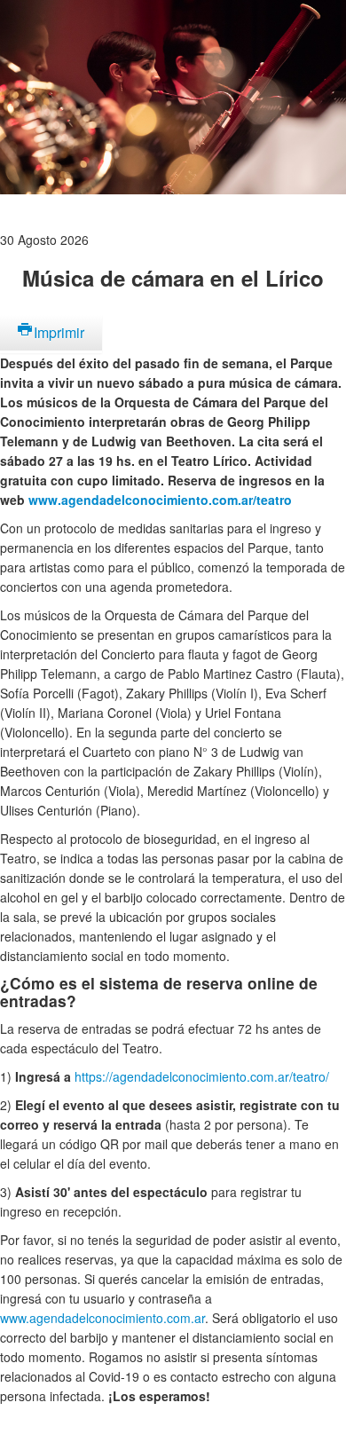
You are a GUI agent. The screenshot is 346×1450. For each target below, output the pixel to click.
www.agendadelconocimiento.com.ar (102, 1318)
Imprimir (59, 332)
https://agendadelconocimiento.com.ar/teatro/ (202, 1076)
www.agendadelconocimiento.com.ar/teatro (160, 499)
